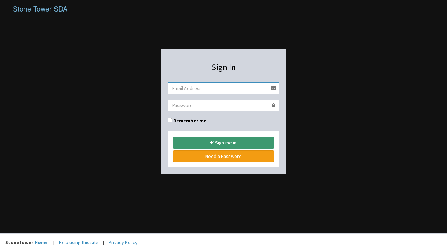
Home (41, 242)
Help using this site (78, 242)
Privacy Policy (123, 242)
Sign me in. (225, 142)
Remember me (189, 120)
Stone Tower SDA (40, 8)
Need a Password (223, 156)
